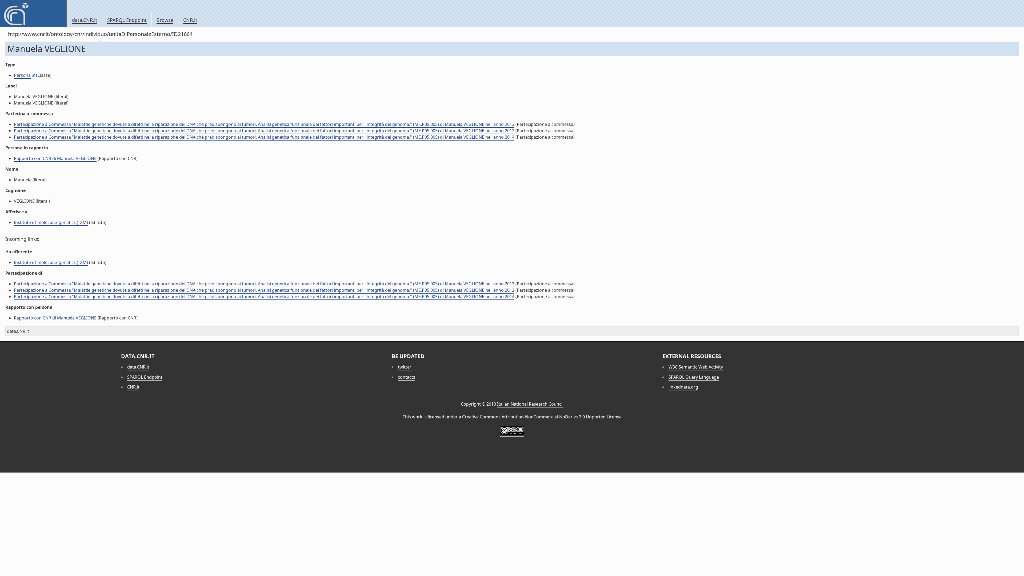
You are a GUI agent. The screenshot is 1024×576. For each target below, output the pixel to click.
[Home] (33, 13)
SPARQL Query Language (694, 377)
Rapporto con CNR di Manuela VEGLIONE (55, 158)
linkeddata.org (683, 387)
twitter (404, 367)
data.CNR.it (84, 20)
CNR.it (190, 20)
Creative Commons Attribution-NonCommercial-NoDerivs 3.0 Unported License (542, 417)
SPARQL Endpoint (127, 20)
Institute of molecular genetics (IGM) (51, 222)
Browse (165, 20)
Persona (22, 75)
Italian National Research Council (530, 404)
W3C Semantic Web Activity (696, 367)
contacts (406, 377)
